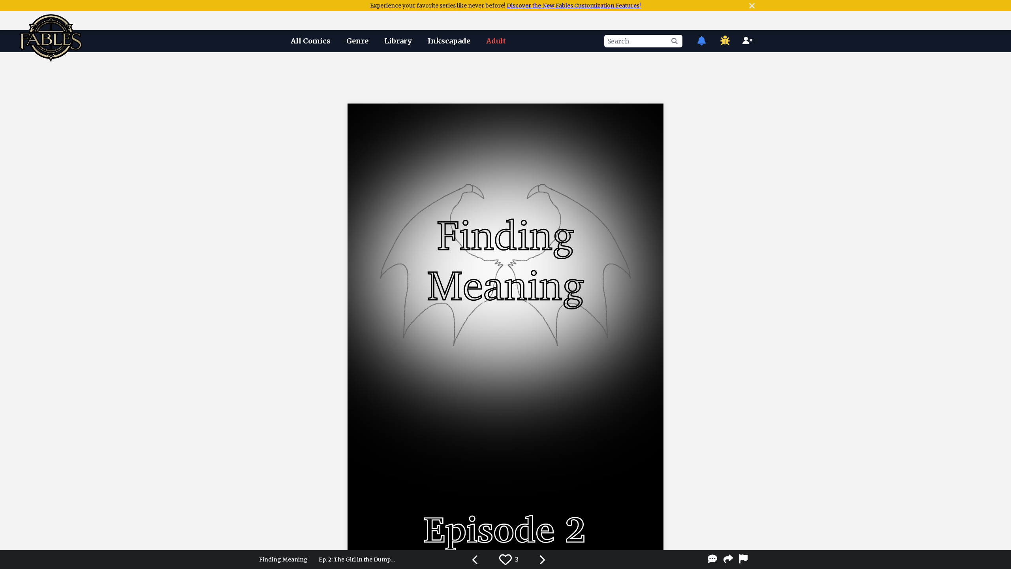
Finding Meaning (283, 559)
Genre (357, 40)
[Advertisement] (505, 76)
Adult (496, 40)
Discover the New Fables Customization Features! (574, 5)
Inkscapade (449, 40)
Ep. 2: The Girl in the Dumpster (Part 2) (358, 559)
